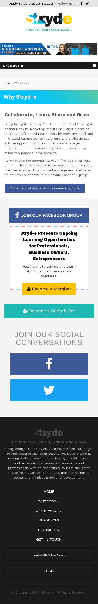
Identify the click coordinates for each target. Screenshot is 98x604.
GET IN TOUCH (49, 539)
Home (9, 83)
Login (49, 571)
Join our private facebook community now (45, 188)
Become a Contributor (51, 311)
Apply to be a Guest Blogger (31, 3)
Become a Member (51, 289)
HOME (49, 492)
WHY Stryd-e (49, 501)
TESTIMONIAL (49, 530)
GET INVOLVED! (49, 511)
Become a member (49, 554)
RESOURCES (49, 520)
